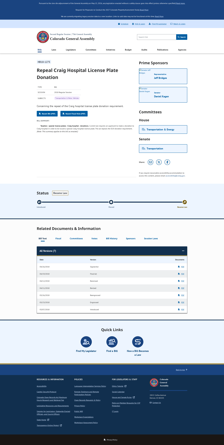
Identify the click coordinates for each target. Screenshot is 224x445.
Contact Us (156, 402)
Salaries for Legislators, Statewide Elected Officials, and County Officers (53, 412)
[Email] (150, 162)
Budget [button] (128, 49)
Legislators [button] (71, 49)
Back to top (180, 370)
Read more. (180, 3)
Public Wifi (78, 411)
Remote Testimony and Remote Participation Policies (86, 393)
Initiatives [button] (110, 49)
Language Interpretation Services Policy (90, 386)
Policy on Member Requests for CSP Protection (126, 404)
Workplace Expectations (83, 417)
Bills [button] (40, 49)
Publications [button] (162, 49)
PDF (182, 267)
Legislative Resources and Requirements (53, 406)
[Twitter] (159, 162)
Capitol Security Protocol (46, 392)
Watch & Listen (179, 24)
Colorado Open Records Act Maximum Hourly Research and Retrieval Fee (52, 398)
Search (183, 37)
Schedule (124, 24)
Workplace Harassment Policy (86, 422)
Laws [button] (54, 49)
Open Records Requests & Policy (87, 400)
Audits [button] (144, 49)
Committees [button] (91, 49)
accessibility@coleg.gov (175, 176)
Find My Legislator (159, 24)
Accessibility (41, 386)
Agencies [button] (182, 49)
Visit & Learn (140, 24)
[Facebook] (167, 162)
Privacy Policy (79, 406)
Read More (144, 10)
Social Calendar (118, 392)
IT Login (115, 411)
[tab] (43, 239)
